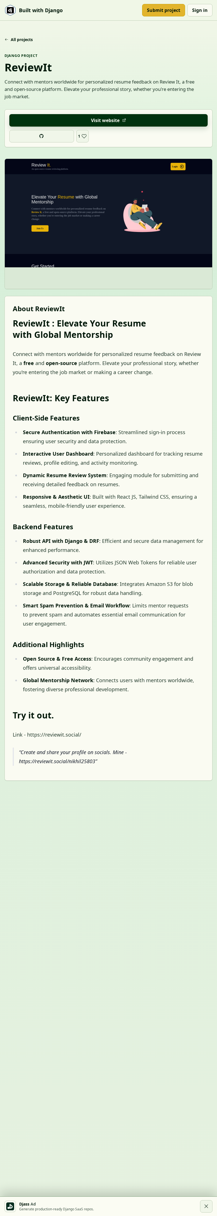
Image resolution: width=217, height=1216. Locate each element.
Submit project (163, 10)
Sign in (200, 10)
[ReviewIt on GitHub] (41, 136)
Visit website (105, 120)
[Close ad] (206, 1206)
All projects (22, 39)
